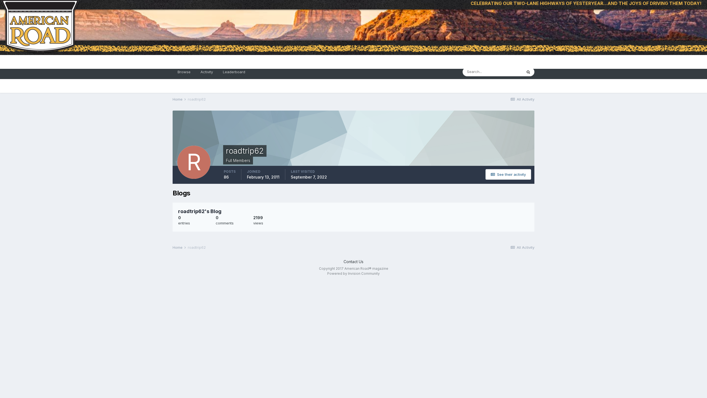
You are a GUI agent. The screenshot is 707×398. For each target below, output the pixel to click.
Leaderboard (234, 72)
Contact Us (353, 261)
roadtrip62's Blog (199, 211)
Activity (207, 72)
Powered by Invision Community (353, 273)
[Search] (528, 71)
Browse (184, 72)
